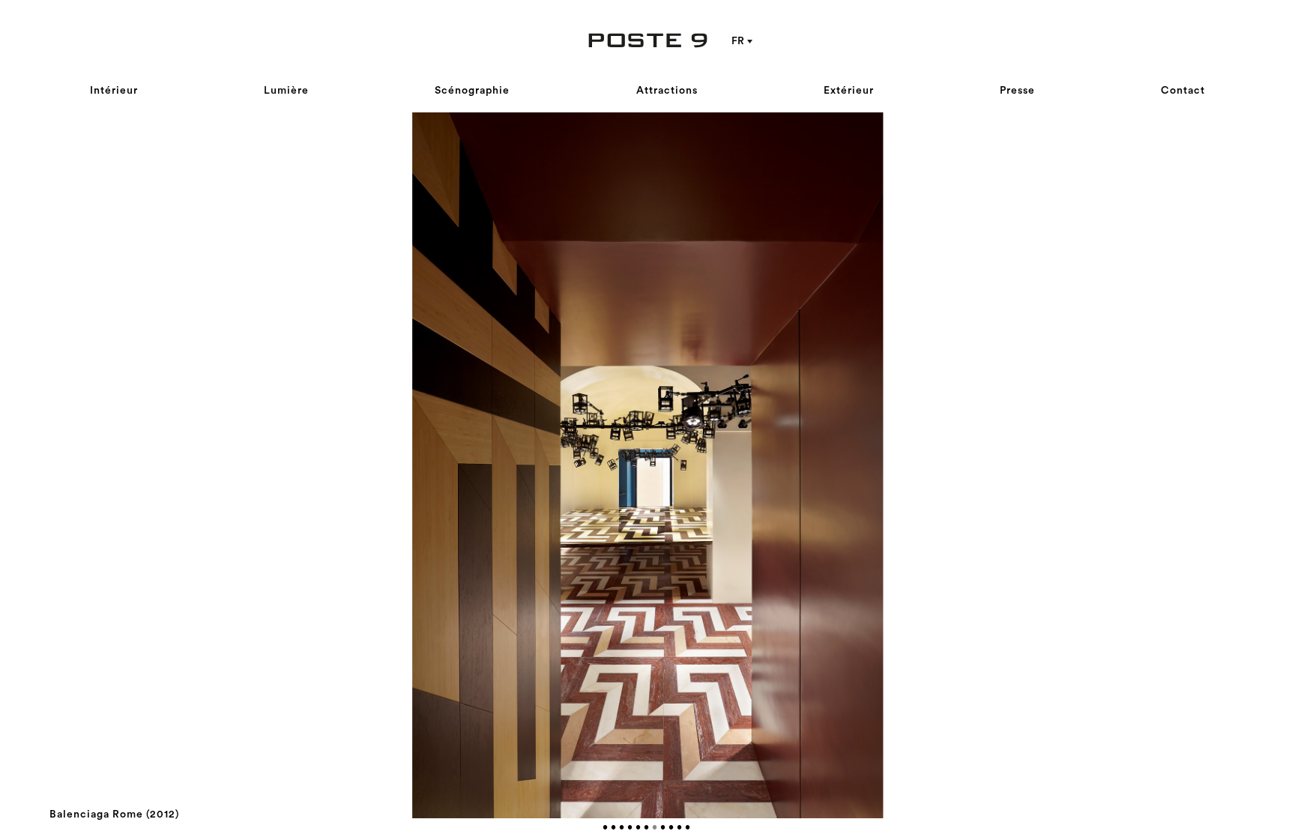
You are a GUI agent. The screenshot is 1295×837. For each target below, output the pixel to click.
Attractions (667, 90)
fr (737, 41)
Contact (1183, 90)
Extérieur (849, 90)
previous (348, 465)
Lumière (286, 90)
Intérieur (114, 90)
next (947, 465)
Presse (1017, 90)
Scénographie (472, 90)
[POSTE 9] (647, 40)
